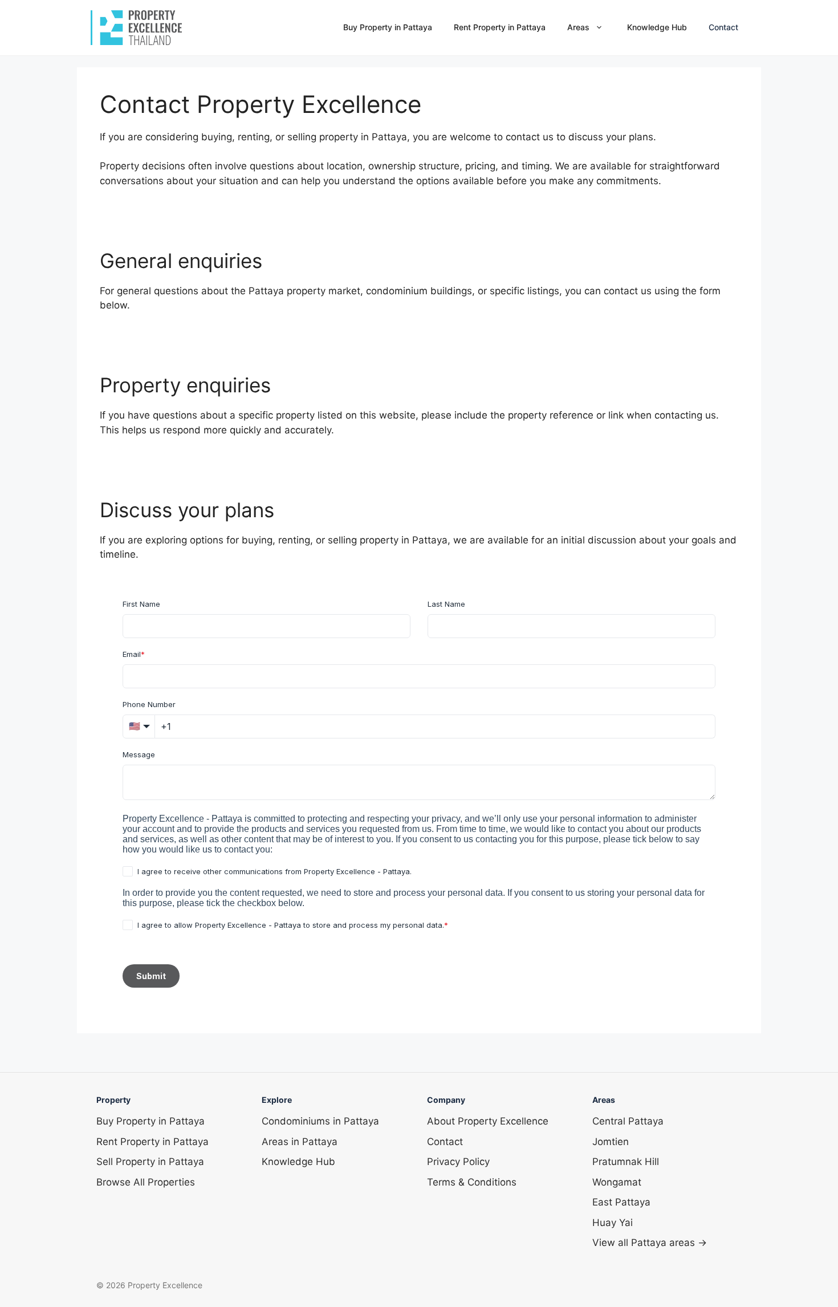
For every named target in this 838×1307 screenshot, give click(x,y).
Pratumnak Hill (625, 1161)
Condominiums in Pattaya (320, 1121)
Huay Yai (612, 1222)
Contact (723, 27)
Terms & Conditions (471, 1182)
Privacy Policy (458, 1161)
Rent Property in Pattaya (500, 27)
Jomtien (610, 1141)
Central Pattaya (628, 1121)
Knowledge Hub (657, 27)
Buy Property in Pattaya (387, 27)
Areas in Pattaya (299, 1141)
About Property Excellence (487, 1121)
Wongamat (616, 1182)
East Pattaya (621, 1202)
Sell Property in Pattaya (150, 1161)
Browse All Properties (145, 1182)
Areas (578, 27)
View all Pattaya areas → (649, 1242)
